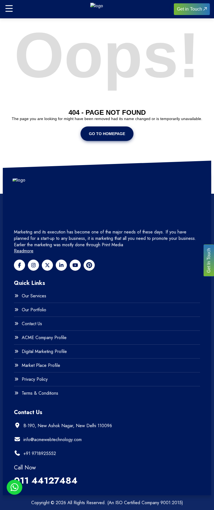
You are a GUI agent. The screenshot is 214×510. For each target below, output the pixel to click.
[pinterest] (89, 265)
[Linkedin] (61, 265)
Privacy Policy (35, 379)
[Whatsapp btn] (14, 487)
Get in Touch (189, 9)
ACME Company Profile (44, 338)
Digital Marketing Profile (44, 352)
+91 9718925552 (39, 453)
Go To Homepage (107, 133)
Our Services (34, 296)
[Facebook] (19, 265)
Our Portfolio (34, 310)
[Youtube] (75, 265)
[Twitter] (47, 265)
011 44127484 (45, 480)
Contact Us (32, 324)
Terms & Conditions (40, 393)
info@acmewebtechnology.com (52, 439)
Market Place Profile (41, 365)
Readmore (23, 251)
